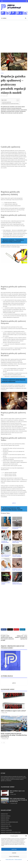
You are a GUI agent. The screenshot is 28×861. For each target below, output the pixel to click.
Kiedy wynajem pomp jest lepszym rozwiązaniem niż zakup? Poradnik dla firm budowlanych (14, 735)
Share (4, 629)
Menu (4, 18)
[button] (26, 835)
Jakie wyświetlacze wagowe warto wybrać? (13, 710)
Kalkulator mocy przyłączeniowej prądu (9, 822)
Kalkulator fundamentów (6, 830)
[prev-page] (2, 743)
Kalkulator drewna (5, 820)
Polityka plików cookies (10, 859)
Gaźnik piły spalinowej (6, 102)
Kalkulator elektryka (5, 818)
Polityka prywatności (18, 859)
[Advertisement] (14, 36)
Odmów (14, 853)
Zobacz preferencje (14, 856)
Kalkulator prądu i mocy (6, 826)
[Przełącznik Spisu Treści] (17, 100)
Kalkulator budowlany (5, 816)
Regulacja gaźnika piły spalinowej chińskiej (10, 103)
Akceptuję (14, 849)
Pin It (17, 629)
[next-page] (4, 743)
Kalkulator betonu (5, 828)
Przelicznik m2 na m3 (5, 824)
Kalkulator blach (4, 813)
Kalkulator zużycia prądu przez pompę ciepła (11, 832)
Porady (2, 73)
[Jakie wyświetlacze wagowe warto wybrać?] (5, 790)
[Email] (26, 1)
